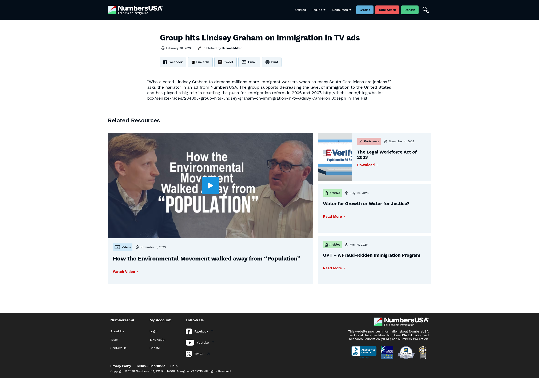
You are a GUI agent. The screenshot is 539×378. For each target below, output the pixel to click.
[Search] (425, 9)
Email (252, 62)
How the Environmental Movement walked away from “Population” (206, 258)
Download (366, 165)
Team (114, 340)
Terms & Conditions (150, 366)
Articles (300, 10)
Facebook (176, 62)
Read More (332, 216)
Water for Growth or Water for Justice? (366, 203)
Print (274, 62)
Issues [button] (317, 10)
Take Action (157, 340)
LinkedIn (202, 62)
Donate (154, 348)
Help (173, 366)
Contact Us (118, 348)
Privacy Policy (120, 366)
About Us (117, 331)
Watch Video (124, 271)
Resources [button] (340, 10)
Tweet (228, 62)
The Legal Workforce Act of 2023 (387, 154)
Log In (153, 331)
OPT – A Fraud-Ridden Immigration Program (371, 255)
